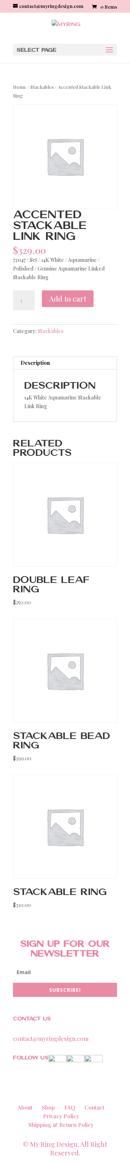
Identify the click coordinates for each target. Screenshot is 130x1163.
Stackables (42, 87)
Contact (94, 1107)
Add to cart (67, 298)
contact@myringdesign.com (50, 1038)
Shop (48, 1107)
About (25, 1107)
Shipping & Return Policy (61, 1124)
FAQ (69, 1107)
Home (19, 87)
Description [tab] (35, 362)
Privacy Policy (61, 1116)
